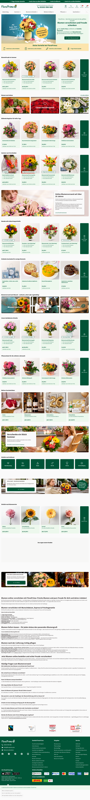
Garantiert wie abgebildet (37, 750)
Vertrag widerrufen (80, 748)
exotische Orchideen (35, 638)
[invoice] (36, 773)
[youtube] (28, 754)
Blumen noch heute (36, 758)
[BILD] (76, 728)
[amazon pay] (86, 773)
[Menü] (34, 726)
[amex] (79, 773)
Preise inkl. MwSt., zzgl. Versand (9, 780)
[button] (6, 787)
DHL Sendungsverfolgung (81, 754)
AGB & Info (78, 744)
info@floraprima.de (9, 747)
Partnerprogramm (80, 762)
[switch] (31, 729)
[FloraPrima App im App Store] (6, 773)
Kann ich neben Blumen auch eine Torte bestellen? (11, 793)
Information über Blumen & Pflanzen (62, 752)
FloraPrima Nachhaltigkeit (38, 744)
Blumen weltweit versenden (38, 760)
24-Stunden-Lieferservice (37, 765)
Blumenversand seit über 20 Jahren (40, 767)
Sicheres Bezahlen (80, 767)
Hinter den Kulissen (58, 756)
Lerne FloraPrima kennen (61, 212)
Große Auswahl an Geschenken (39, 748)
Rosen (16, 638)
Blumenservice (57, 744)
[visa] (72, 773)
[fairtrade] (11, 728)
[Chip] (52, 728)
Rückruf (77, 756)
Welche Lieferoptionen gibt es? (7, 790)
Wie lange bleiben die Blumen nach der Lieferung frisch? (12, 795)
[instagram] (9, 754)
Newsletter (78, 752)
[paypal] (55, 773)
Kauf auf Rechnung (36, 754)
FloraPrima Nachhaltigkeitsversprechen (17, 718)
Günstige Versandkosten (37, 762)
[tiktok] (15, 754)
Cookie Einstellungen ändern (82, 765)
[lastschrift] (46, 773)
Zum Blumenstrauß (73, 38)
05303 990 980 (46, 7)
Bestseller (3, 636)
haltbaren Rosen (18, 652)
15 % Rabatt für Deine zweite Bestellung (41, 752)
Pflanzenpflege (57, 746)
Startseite (78, 746)
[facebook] (2, 754)
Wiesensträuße (4, 634)
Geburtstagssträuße (5, 635)
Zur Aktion (22, 489)
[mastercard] (64, 773)
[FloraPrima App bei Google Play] (16, 773)
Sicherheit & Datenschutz (81, 750)
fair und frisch (14, 617)
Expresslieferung (21, 618)
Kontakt (77, 760)
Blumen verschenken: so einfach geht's (62, 750)
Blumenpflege (57, 748)
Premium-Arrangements (12, 636)
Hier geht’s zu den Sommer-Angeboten (15, 444)
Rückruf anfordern (9, 750)
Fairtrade (34, 756)
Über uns (56, 754)
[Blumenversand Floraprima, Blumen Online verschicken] (9, 8)
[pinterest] (22, 754)
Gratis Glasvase (35, 746)
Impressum (78, 758)
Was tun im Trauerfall (58, 758)
